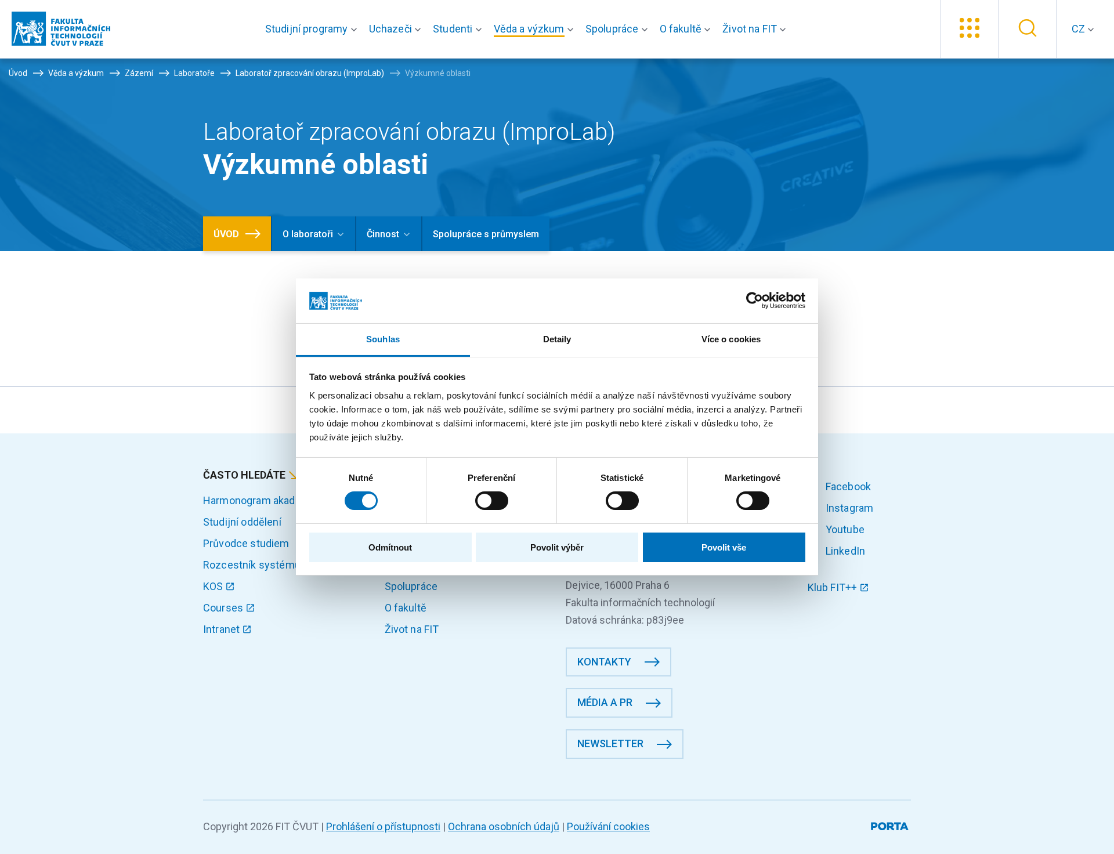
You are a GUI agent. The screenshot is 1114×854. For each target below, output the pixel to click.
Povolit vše (723, 547)
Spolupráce (411, 586)
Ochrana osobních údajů (503, 826)
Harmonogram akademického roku (284, 500)
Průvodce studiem (246, 543)
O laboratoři (308, 234)
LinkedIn (844, 551)
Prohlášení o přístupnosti (383, 826)
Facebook (847, 486)
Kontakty (604, 662)
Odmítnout (390, 547)
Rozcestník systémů (252, 565)
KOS (214, 586)
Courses (224, 608)
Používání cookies (608, 826)
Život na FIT (412, 629)
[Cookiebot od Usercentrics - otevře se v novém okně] (754, 300)
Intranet (222, 629)
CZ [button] (1079, 29)
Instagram (848, 508)
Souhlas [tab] (383, 339)
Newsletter (610, 743)
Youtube (844, 529)
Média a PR (604, 702)
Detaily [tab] (557, 339)
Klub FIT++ (834, 587)
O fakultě (405, 608)
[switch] (491, 500)
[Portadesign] (891, 824)
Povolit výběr (557, 547)
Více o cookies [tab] (731, 339)
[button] (313, 29)
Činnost (383, 234)
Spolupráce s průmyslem (486, 234)
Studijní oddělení (242, 522)
